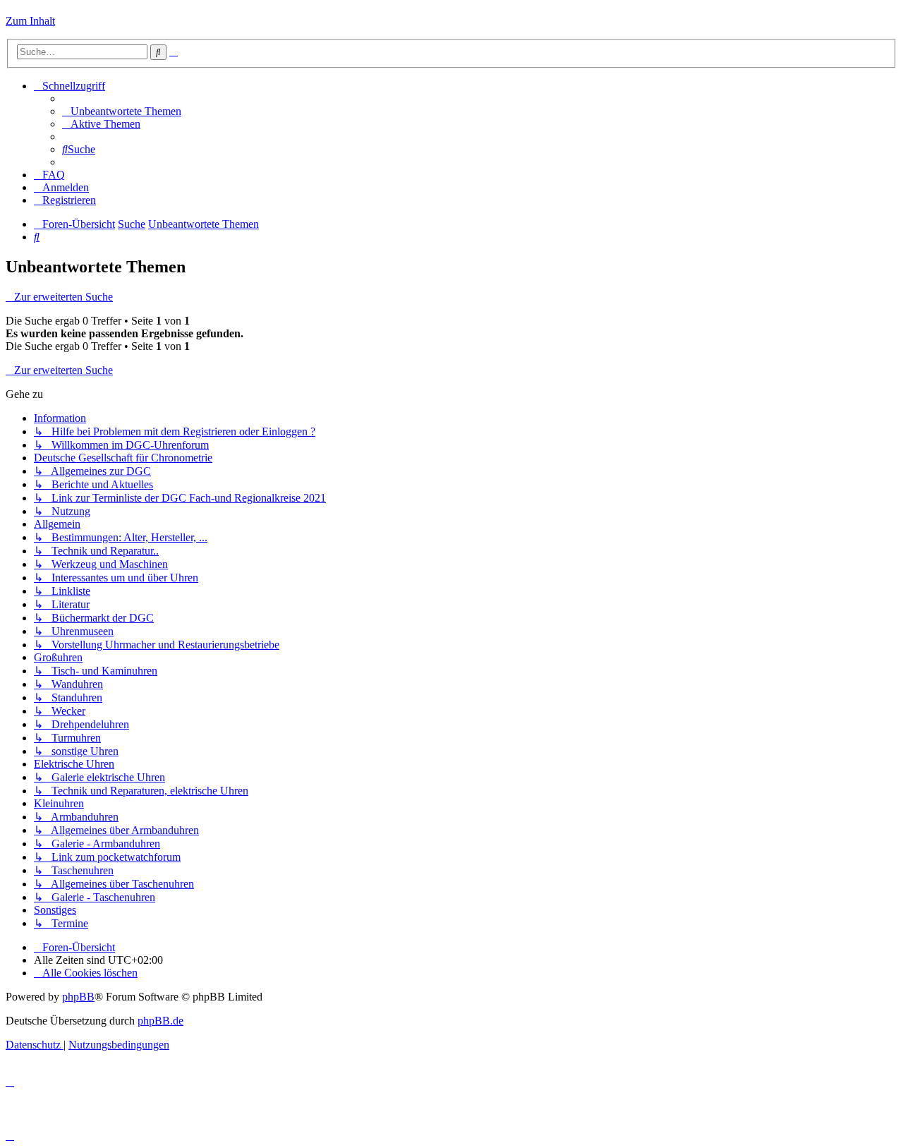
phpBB (78, 997)
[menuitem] (121, 111)
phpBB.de (160, 1021)
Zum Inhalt (30, 21)
